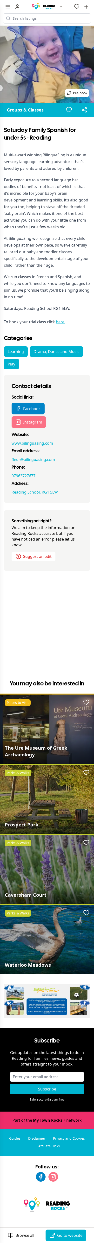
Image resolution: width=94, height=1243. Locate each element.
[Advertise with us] (86, 7)
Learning (16, 351)
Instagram (32, 422)
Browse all (24, 1235)
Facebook (32, 408)
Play (11, 364)
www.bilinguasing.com (32, 443)
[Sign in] (17, 7)
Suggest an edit (37, 556)
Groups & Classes (25, 110)
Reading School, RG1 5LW (35, 492)
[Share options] (84, 110)
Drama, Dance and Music (56, 351)
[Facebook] (41, 1177)
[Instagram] (53, 1177)
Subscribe (47, 1089)
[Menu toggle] (8, 7)
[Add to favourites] (69, 110)
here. (60, 321)
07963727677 (23, 475)
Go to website (69, 1235)
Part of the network (47, 1120)
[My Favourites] (76, 7)
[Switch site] (61, 7)
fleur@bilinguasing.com (33, 459)
